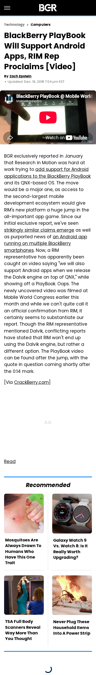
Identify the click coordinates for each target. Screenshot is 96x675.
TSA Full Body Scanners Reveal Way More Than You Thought (22, 630)
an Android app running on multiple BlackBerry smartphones (45, 244)
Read (10, 462)
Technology (14, 24)
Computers (40, 24)
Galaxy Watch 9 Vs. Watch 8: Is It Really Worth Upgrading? (70, 549)
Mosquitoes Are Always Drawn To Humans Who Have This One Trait (23, 551)
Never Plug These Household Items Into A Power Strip (71, 627)
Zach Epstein (20, 76)
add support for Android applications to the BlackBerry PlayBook (47, 173)
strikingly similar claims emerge (39, 230)
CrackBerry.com (31, 382)
